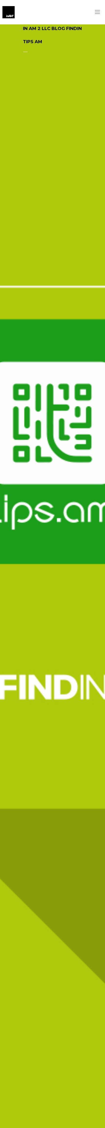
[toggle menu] (97, 12)
